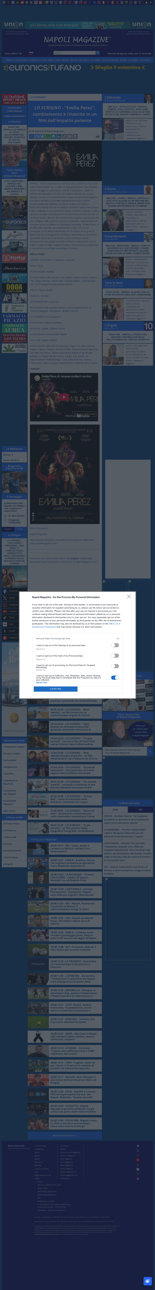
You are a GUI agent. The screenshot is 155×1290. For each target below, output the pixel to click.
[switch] (115, 645)
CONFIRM (55, 689)
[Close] (130, 597)
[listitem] (77, 638)
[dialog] (77, 645)
